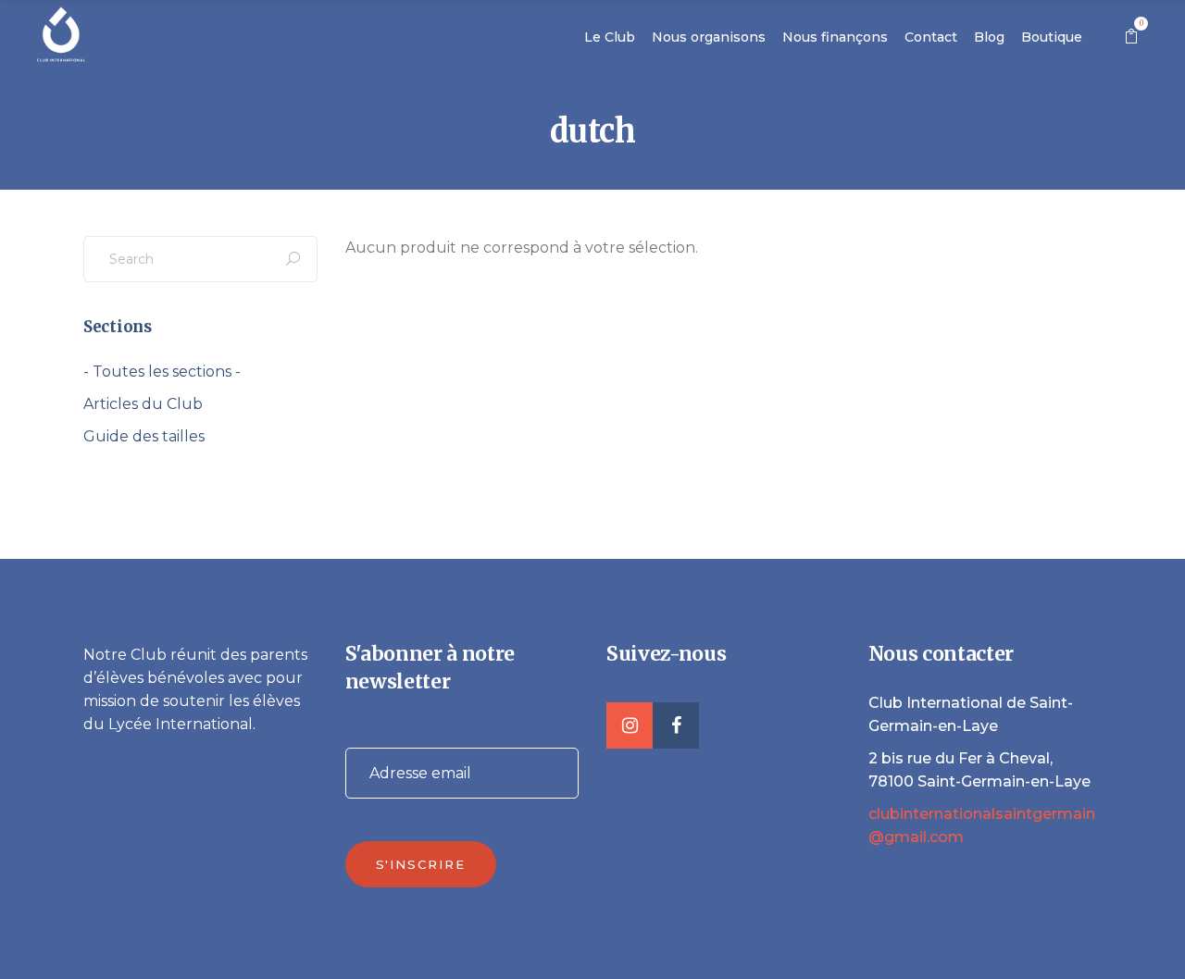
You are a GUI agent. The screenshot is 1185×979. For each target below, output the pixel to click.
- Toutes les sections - (162, 371)
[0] (1131, 37)
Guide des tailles (144, 436)
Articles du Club (143, 404)
